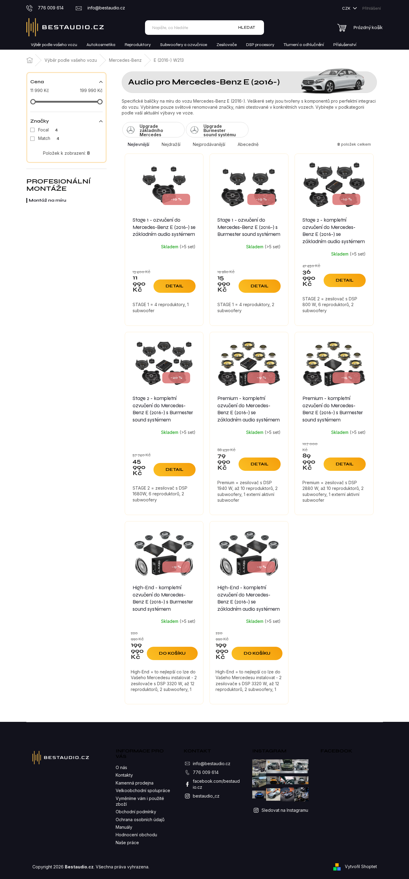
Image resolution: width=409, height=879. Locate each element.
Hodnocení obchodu (136, 834)
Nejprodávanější (209, 144)
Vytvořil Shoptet (361, 866)
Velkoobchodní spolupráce (143, 790)
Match (48, 138)
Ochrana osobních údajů (140, 819)
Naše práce (127, 842)
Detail (174, 286)
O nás (121, 767)
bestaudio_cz (206, 795)
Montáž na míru (47, 200)
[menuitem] (54, 45)
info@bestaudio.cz (211, 763)
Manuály (124, 827)
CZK (346, 8)
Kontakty (124, 775)
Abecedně (248, 144)
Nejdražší (171, 144)
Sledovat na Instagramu (285, 810)
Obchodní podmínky (136, 811)
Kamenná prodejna (134, 782)
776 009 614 (206, 772)
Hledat (247, 27)
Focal (48, 129)
